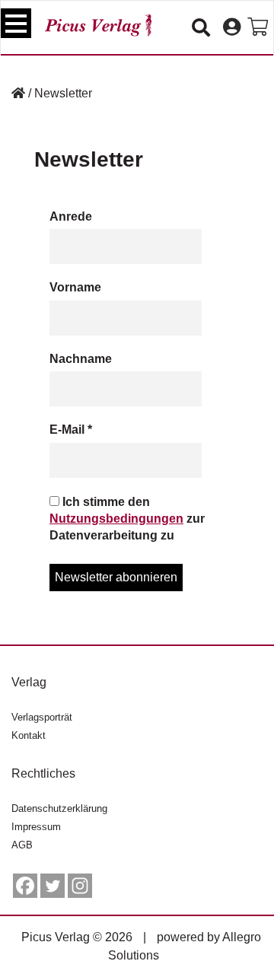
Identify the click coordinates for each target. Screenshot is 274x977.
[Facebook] (25, 886)
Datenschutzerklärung (59, 808)
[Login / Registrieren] (232, 27)
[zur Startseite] (98, 25)
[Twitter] (52, 886)
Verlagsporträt (41, 717)
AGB (22, 845)
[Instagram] (80, 886)
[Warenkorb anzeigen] (257, 27)
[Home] (18, 93)
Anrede (70, 216)
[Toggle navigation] (16, 23)
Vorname (75, 287)
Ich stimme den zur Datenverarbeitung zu (127, 519)
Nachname (80, 358)
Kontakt (28, 735)
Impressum (36, 826)
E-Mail (70, 429)
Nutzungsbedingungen (116, 518)
